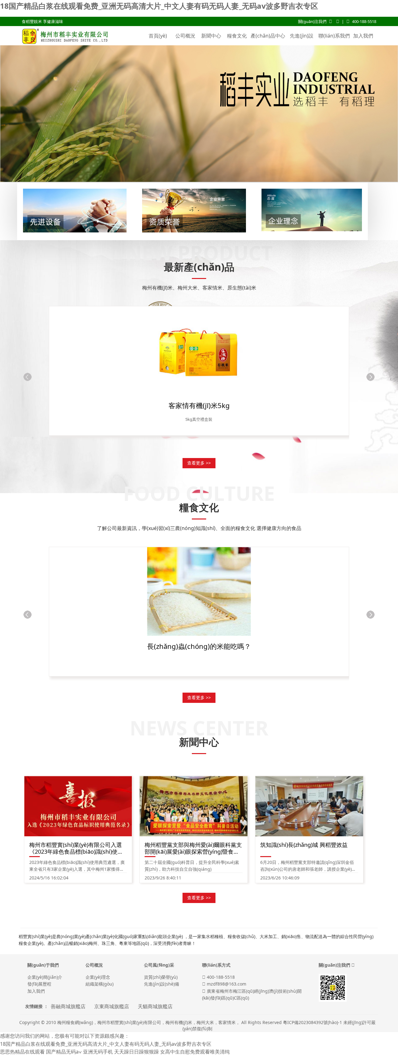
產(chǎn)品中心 (268, 35)
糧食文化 (237, 35)
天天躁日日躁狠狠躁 (136, 1051)
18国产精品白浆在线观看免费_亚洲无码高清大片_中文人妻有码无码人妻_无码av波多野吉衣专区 (159, 6)
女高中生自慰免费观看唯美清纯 (195, 1051)
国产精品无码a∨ (64, 1051)
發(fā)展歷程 (39, 984)
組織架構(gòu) (99, 984)
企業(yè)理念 (98, 977)
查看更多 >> (199, 463)
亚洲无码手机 (98, 1051)
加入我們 (363, 35)
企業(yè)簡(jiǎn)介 (44, 977)
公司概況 (185, 35)
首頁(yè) (158, 35)
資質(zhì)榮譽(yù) (161, 977)
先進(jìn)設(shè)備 (301, 45)
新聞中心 (211, 35)
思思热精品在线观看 (22, 1051)
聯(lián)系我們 (334, 35)
